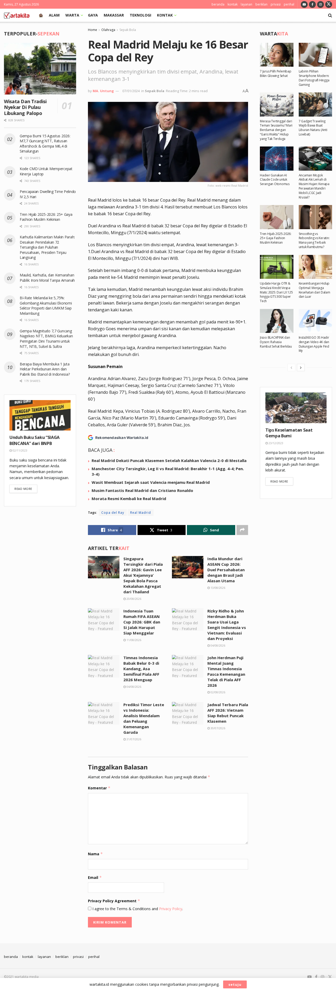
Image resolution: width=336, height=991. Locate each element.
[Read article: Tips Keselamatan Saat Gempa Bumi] (296, 407)
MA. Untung (103, 90)
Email (95, 877)
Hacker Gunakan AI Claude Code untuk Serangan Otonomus (275, 179)
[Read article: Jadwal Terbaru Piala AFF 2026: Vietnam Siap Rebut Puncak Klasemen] (187, 713)
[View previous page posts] (291, 367)
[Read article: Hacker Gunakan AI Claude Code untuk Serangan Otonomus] (276, 158)
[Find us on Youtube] (304, 4)
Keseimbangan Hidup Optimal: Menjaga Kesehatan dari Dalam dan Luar (314, 290)
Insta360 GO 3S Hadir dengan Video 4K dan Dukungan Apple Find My (314, 344)
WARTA (72, 15)
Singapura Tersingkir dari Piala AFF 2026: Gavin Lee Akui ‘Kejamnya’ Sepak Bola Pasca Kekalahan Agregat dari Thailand (143, 575)
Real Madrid (140, 512)
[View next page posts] (301, 367)
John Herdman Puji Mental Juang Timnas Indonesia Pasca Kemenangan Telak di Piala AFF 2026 (226, 671)
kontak (233, 4)
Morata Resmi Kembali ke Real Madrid (129, 498)
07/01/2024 (131, 90)
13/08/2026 (217, 588)
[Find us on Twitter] (328, 4)
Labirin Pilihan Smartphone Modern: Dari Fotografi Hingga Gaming (314, 78)
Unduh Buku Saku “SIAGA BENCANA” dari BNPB (34, 440)
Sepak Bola (127, 30)
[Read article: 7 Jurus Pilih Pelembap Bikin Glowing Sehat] (276, 55)
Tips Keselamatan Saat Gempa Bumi (288, 433)
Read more (25, 488)
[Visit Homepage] (16, 15)
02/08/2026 (217, 692)
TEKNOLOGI (140, 15)
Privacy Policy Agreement (114, 900)
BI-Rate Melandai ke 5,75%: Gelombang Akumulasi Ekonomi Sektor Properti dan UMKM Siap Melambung (46, 305)
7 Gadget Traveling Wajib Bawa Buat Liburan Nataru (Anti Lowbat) (313, 128)
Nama (95, 853)
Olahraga (108, 30)
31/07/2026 (133, 739)
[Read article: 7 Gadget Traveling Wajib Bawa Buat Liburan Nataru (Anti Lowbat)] (315, 104)
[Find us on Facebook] (312, 4)
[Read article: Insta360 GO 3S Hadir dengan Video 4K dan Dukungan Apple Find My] (315, 321)
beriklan (261, 4)
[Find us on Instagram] (320, 4)
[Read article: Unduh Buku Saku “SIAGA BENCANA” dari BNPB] (40, 415)
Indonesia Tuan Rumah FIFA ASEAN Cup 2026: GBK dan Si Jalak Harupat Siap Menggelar (141, 622)
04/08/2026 (217, 645)
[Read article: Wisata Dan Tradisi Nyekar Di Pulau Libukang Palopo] (40, 69)
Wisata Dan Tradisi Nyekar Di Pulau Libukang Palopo (25, 107)
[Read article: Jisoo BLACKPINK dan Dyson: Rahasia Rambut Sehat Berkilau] (276, 321)
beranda (218, 4)
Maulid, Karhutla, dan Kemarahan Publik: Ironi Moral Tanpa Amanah (47, 277)
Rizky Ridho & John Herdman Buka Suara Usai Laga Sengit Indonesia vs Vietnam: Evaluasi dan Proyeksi (226, 624)
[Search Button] (330, 15)
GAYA (93, 15)
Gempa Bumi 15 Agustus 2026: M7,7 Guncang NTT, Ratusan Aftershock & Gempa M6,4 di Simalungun (45, 143)
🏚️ (41, 15)
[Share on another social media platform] (242, 530)
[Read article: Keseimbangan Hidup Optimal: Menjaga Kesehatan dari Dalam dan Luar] (315, 267)
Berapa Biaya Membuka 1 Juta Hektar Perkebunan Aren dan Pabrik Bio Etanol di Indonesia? (45, 369)
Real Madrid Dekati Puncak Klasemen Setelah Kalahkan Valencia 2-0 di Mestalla (169, 460)
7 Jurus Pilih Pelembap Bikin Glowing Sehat (275, 73)
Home (92, 30)
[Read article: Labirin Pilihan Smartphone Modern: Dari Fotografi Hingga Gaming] (315, 55)
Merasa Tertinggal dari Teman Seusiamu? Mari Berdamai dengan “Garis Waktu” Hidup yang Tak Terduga (276, 130)
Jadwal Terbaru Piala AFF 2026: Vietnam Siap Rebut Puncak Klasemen (227, 713)
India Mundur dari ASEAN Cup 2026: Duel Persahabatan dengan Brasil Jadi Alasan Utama (226, 569)
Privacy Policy (170, 908)
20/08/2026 (133, 599)
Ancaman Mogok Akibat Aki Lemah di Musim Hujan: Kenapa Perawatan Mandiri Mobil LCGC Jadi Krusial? (314, 186)
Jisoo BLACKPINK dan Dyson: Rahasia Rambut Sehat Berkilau (276, 342)
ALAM (54, 15)
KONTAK (165, 15)
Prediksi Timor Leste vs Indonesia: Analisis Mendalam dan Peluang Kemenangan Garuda (143, 718)
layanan (246, 4)
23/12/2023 (275, 443)
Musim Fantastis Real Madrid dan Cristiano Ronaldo (142, 490)
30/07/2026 (217, 728)
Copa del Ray (112, 512)
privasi (276, 4)
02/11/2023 (19, 450)
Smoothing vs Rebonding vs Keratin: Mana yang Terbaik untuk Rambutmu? (314, 240)
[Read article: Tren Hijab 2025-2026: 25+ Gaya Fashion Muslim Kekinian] (276, 217)
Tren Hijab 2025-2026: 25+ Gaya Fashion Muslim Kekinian (46, 217)
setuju (235, 984)
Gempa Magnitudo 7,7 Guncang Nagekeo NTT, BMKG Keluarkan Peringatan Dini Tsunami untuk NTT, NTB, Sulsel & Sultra (46, 338)
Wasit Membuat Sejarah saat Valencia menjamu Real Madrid (151, 482)
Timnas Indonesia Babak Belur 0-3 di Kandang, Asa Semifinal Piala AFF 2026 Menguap (141, 668)
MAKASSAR (114, 15)
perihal (289, 4)
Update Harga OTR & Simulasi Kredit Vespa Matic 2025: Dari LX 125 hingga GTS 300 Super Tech (276, 292)
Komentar (99, 787)
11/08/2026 (133, 640)
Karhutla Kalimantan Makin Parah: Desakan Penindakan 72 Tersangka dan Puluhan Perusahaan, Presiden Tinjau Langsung (47, 247)
